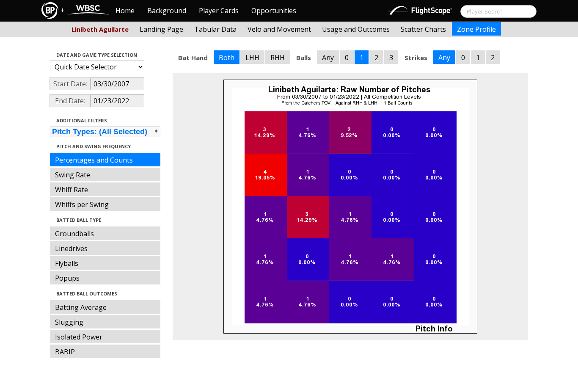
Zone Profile (476, 29)
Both (226, 57)
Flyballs (66, 263)
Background (166, 10)
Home (125, 10)
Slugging (69, 322)
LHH (252, 57)
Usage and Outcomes (356, 29)
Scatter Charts (423, 29)
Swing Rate (72, 174)
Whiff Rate (71, 189)
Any (328, 57)
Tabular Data (215, 29)
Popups (67, 278)
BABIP (65, 351)
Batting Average (81, 307)
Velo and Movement (279, 29)
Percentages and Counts (94, 160)
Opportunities (273, 10)
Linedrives (71, 248)
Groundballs (74, 233)
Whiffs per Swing (82, 204)
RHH (277, 57)
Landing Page (161, 29)
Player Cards (219, 10)
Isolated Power (78, 337)
